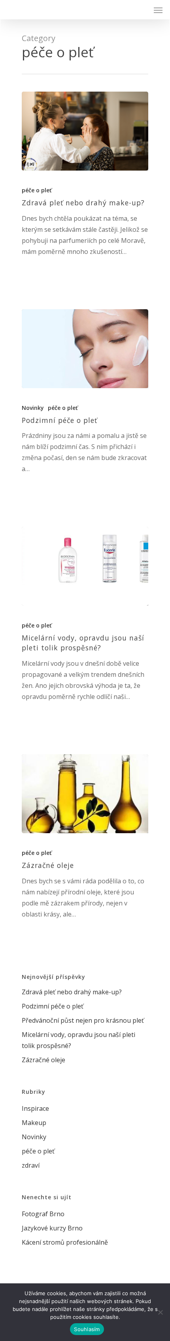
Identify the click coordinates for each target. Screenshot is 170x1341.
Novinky (33, 407)
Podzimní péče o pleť (52, 1006)
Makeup (34, 1122)
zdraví (31, 1165)
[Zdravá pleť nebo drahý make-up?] (85, 131)
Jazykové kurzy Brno (52, 1228)
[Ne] (160, 1312)
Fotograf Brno (43, 1214)
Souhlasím (87, 1329)
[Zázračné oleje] (85, 793)
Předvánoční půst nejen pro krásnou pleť (83, 1020)
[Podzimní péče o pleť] (85, 348)
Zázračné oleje (43, 1060)
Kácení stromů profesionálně (65, 1242)
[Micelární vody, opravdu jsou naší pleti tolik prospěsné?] (85, 566)
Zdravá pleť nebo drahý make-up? (72, 992)
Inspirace (35, 1108)
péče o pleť (37, 190)
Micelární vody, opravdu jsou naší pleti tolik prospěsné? (78, 1040)
